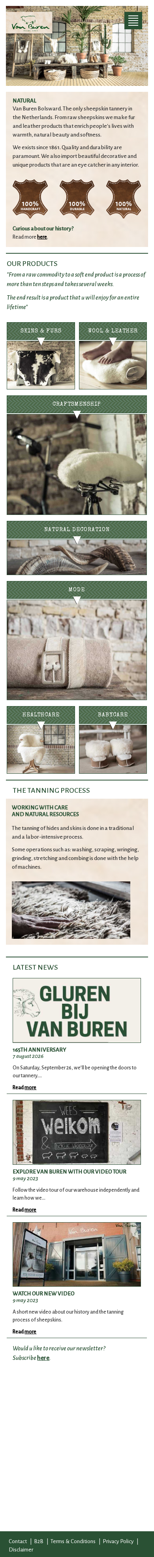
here (42, 237)
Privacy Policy (118, 1541)
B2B (38, 1541)
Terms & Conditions (73, 1541)
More (30, 1087)
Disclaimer (21, 1550)
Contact (18, 1541)
